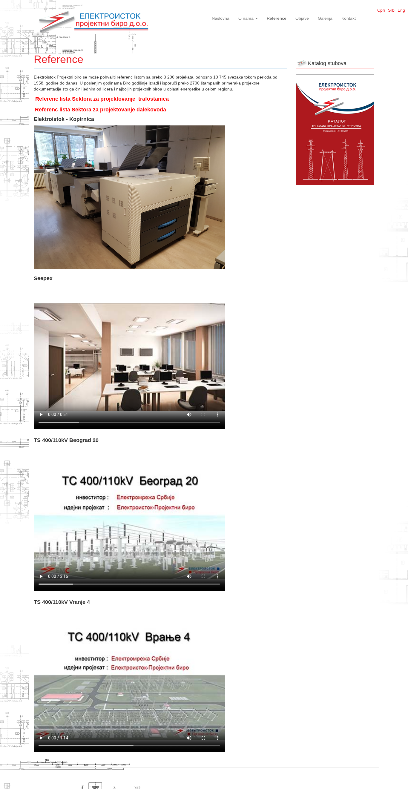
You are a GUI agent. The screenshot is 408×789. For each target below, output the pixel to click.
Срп (381, 10)
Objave (302, 18)
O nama (246, 18)
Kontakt (348, 18)
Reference (276, 18)
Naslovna (220, 18)
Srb (391, 10)
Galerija (325, 18)
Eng (401, 10)
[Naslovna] (93, 21)
